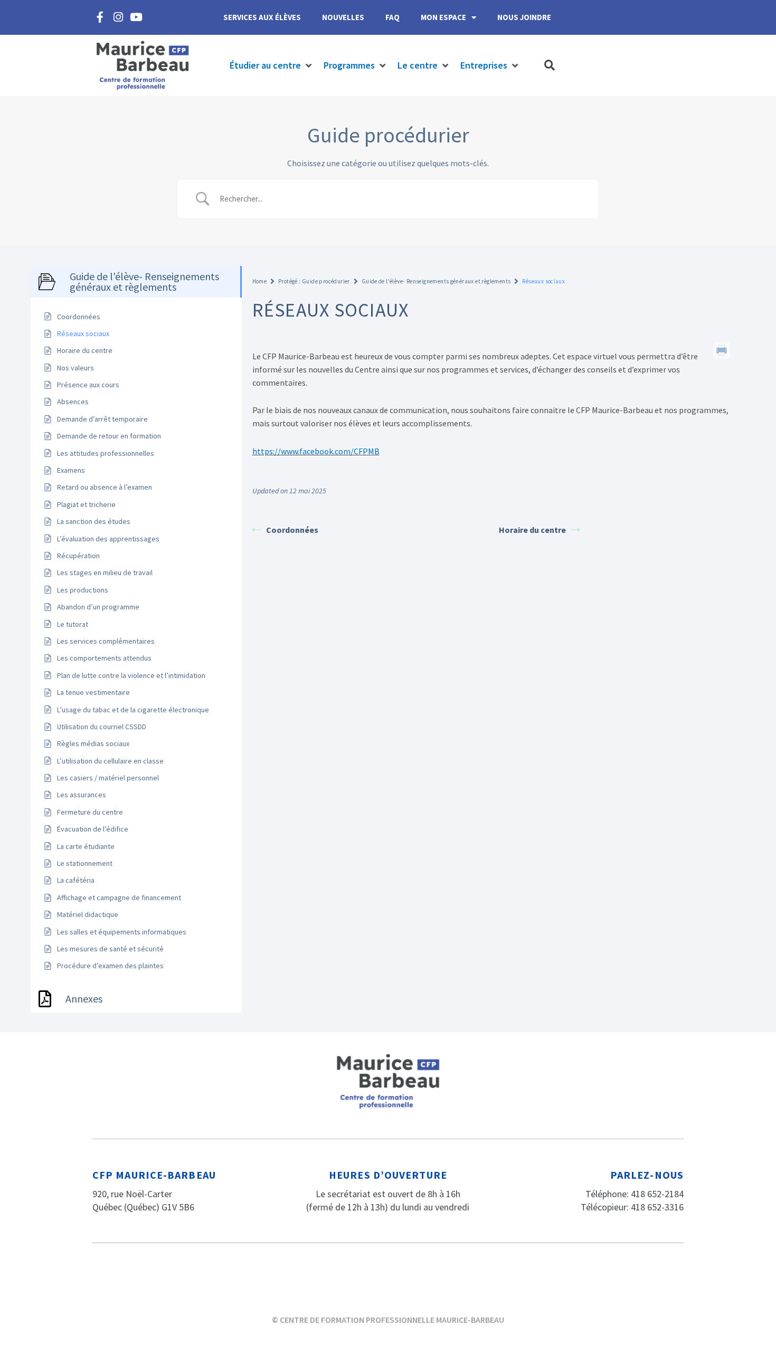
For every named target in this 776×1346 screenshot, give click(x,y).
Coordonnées (292, 529)
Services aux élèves (262, 17)
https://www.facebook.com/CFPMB (316, 451)
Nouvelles (343, 17)
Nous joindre (524, 17)
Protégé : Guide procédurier (314, 281)
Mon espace (443, 17)
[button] (271, 65)
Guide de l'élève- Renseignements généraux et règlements (436, 281)
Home (259, 281)
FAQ (392, 17)
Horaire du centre (532, 529)
